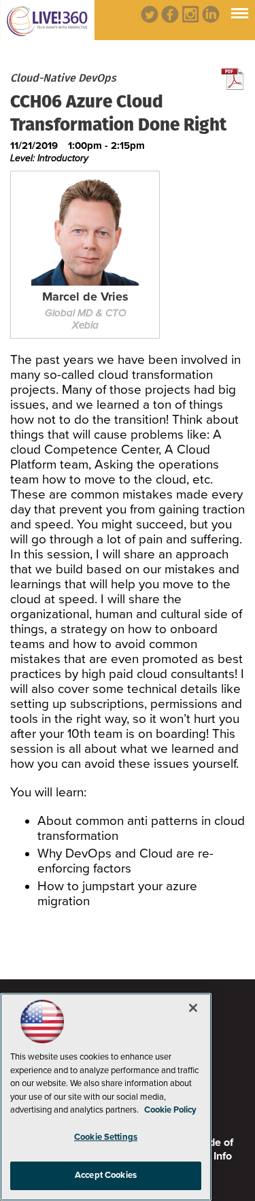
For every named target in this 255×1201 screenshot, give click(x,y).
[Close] (193, 1008)
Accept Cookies (106, 1175)
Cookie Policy (170, 1109)
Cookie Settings (105, 1137)
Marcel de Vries (85, 297)
